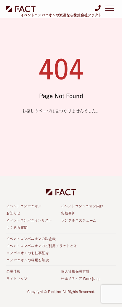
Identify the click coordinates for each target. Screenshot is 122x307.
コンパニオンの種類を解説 (27, 260)
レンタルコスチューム (78, 220)
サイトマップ (17, 278)
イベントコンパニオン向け (82, 206)
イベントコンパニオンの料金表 (31, 239)
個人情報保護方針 (75, 271)
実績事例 (68, 213)
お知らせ (13, 213)
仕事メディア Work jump (80, 278)
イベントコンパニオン (23, 206)
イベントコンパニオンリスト (29, 220)
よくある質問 (17, 227)
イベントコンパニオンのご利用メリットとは (41, 246)
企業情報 (13, 271)
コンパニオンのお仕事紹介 (27, 253)
